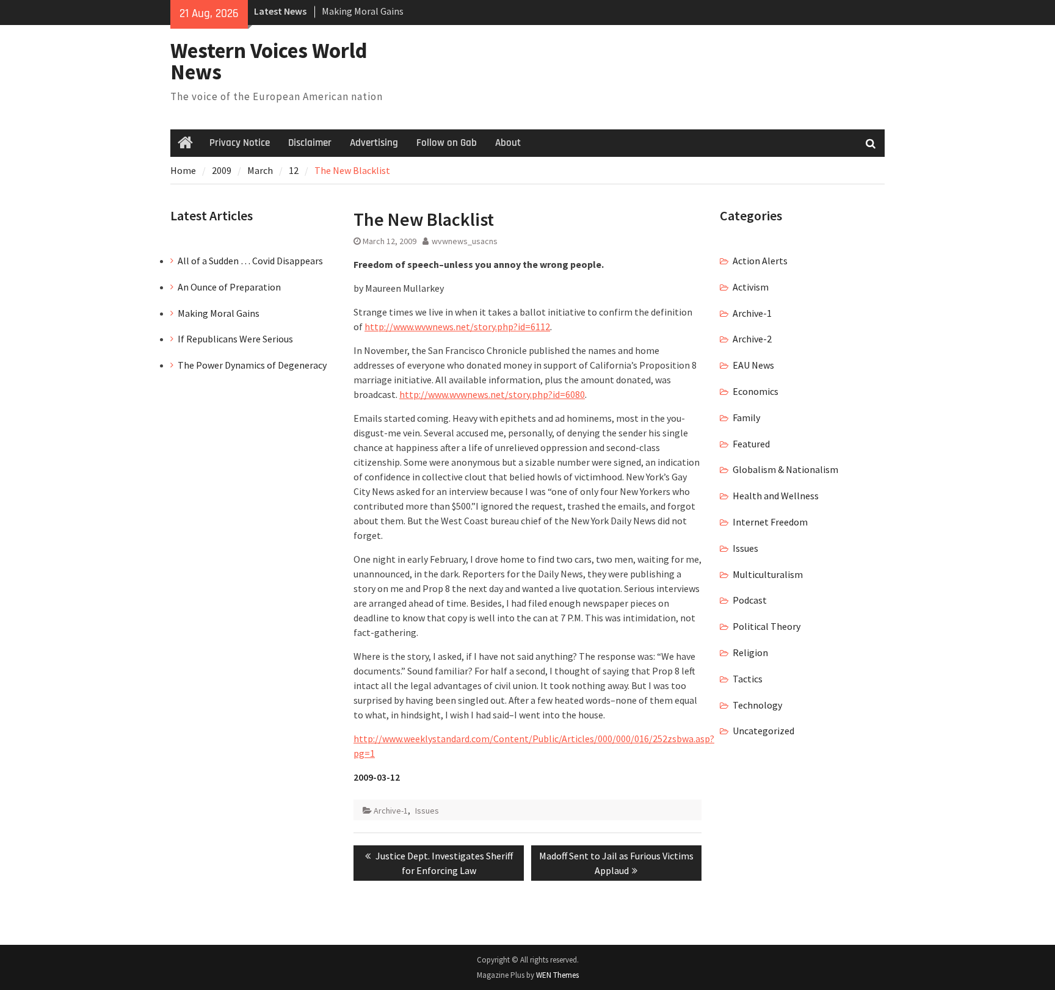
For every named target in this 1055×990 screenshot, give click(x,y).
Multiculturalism (768, 574)
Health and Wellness (776, 496)
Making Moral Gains (363, 11)
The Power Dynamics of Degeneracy (252, 365)
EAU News (753, 365)
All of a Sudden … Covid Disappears (250, 261)
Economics (755, 391)
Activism (751, 287)
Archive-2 (752, 339)
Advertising (374, 143)
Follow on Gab (446, 143)
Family (746, 417)
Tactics (748, 679)
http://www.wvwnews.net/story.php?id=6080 (492, 394)
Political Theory (766, 626)
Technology (757, 705)
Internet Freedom (770, 522)
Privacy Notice (239, 143)
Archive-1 (391, 810)
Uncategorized (763, 730)
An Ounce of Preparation (229, 287)
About (508, 143)
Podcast (750, 600)
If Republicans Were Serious (235, 339)
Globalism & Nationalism (785, 469)
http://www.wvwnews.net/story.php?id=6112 (457, 326)
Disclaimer (310, 143)
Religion (750, 652)
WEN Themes (557, 975)
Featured (751, 444)
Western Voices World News (269, 61)
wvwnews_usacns (465, 241)
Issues (427, 810)
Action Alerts (760, 261)
